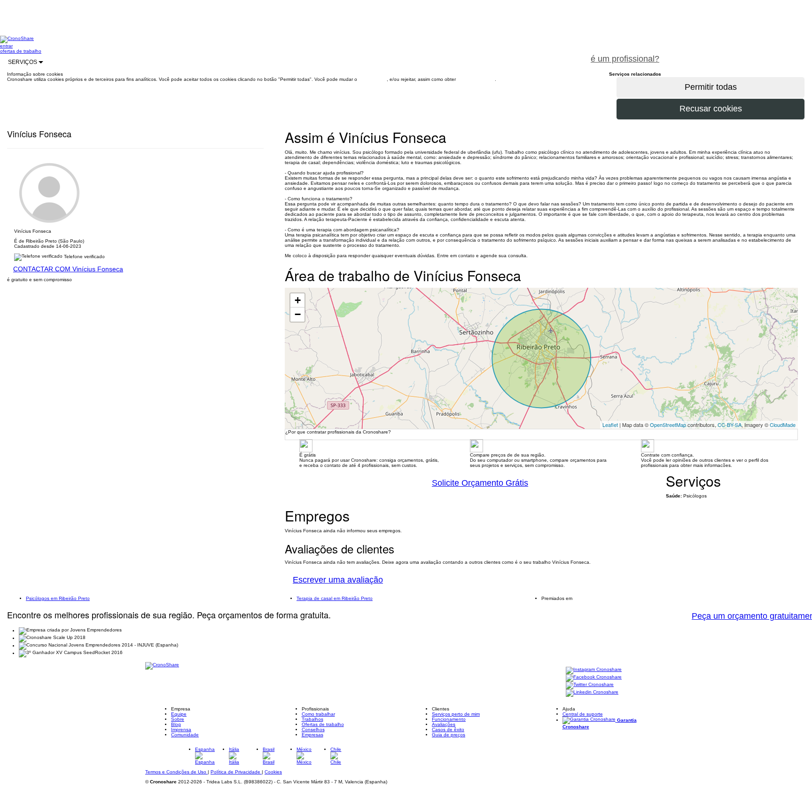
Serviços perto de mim (456, 714)
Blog (176, 724)
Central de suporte (582, 714)
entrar (6, 45)
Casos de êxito (448, 729)
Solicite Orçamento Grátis (480, 483)
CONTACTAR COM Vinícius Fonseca (68, 269)
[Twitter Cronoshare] (590, 685)
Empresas (312, 734)
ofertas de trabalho (20, 51)
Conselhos (313, 729)
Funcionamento (449, 719)
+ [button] (298, 300)
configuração (373, 79)
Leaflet (610, 424)
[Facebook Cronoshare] (594, 677)
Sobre (177, 719)
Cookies (273, 771)
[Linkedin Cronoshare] (592, 692)
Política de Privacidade (236, 771)
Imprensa (181, 729)
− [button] (298, 314)
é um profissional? (625, 58)
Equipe (179, 714)
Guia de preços (448, 734)
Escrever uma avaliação (338, 579)
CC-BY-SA (730, 424)
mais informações (476, 79)
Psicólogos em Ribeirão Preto (58, 598)
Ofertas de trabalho (323, 724)
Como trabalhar (318, 714)
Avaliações (443, 724)
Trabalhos (312, 719)
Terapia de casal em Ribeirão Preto (335, 598)
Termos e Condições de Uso (176, 771)
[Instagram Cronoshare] (594, 670)
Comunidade (185, 734)
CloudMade (783, 424)
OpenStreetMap (668, 424)
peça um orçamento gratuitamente (739, 53)
